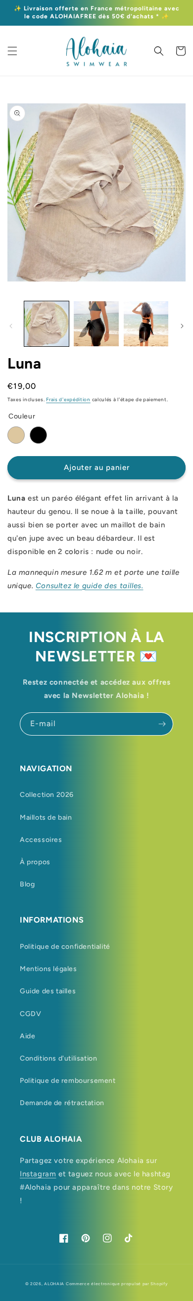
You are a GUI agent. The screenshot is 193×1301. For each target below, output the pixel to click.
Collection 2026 (47, 794)
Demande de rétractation (62, 1103)
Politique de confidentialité (65, 946)
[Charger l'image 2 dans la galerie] (96, 323)
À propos (35, 862)
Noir (38, 435)
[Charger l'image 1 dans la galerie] (46, 323)
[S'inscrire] (162, 724)
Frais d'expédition (68, 399)
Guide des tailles (48, 991)
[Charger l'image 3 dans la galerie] (146, 323)
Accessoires (41, 840)
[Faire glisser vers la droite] (182, 326)
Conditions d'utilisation (58, 1058)
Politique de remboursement (68, 1080)
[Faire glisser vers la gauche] (11, 326)
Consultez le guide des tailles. (90, 585)
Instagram (38, 1173)
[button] (12, 51)
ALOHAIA (54, 1283)
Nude (16, 435)
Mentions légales (48, 969)
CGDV (30, 1014)
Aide (27, 1036)
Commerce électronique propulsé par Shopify (117, 1283)
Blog (27, 884)
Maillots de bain (46, 817)
